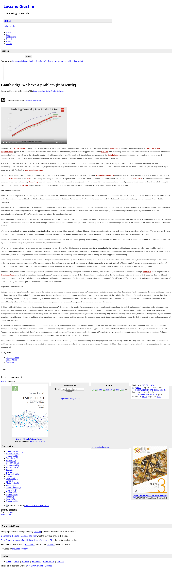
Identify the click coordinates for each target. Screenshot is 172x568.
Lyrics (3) (10, 481)
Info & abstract (36, 439)
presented (113, 148)
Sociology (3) (12, 458)
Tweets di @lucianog (100, 447)
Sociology (60, 91)
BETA (144, 397)
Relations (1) (12, 501)
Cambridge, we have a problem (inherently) (65, 61)
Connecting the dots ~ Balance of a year (19, 536)
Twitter (25, 185)
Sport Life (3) (12, 494)
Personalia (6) (12, 465)
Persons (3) (11, 460)
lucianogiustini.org (19, 61)
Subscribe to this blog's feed (36, 506)
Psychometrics (7, 152)
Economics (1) (12, 463)
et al (159, 397)
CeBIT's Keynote (153, 148)
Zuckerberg (33, 182)
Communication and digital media (150, 390)
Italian (7, 21)
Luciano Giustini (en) (37, 61)
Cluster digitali (22, 439)
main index (30, 544)
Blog (8, 34)
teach (138, 388)
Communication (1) (14, 451)
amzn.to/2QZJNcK (37, 441)
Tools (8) (10, 497)
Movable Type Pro (20, 549)
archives (51, 544)
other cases (137, 179)
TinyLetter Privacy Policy (70, 398)
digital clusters (113, 155)
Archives (25, 561)
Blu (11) (9, 472)
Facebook (13, 179)
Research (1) (12, 456)
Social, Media (51, 91)
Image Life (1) (12, 479)
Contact (9, 44)
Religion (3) (11, 492)
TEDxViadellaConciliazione (144, 394)
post (28, 179)
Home (8, 32)
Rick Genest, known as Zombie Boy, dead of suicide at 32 (26, 540)
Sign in (3, 382)
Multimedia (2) (12, 483)
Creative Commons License (39, 566)
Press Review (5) (13, 488)
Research (36, 561)
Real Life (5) (11, 490)
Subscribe (69, 392)
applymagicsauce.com (34, 170)
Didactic (9, 39)
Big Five (104, 152)
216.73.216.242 (149, 385)
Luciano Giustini (19, 6)
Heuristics (147, 272)
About (8, 41)
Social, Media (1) (13, 454)
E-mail (58, 389)
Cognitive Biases (8, 275)
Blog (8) (9, 470)
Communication (39, 91)
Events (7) (10, 476)
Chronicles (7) (12, 474)
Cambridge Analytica (105, 175)
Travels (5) (10, 499)
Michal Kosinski (20, 148)
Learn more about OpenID (8, 513)
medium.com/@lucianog (33, 100)
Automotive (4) (12, 467)
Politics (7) (10, 485)
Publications (11, 37)
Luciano (37, 532)
